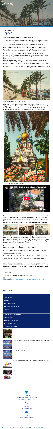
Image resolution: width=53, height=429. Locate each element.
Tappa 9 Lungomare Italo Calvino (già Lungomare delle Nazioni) (27, 279)
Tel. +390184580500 (26, 408)
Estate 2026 (8, 298)
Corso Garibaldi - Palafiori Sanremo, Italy (26, 397)
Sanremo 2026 (9, 317)
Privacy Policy (34, 427)
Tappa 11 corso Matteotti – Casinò (18, 278)
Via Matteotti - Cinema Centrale (26, 399)
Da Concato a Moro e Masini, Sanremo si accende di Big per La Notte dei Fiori (31, 340)
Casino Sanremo (10, 295)
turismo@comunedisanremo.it (26, 417)
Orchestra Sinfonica (11, 312)
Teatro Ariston (10, 323)
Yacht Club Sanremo (11, 326)
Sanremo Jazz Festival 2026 (13, 320)
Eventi (7, 300)
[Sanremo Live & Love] (7, 3)
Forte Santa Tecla (10, 303)
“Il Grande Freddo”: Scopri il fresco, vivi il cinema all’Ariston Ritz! (27, 330)
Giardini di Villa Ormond (12, 306)
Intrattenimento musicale (19, 350)
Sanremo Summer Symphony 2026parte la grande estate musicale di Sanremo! (31, 360)
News (7, 309)
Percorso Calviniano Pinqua (14, 315)
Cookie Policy (40, 427)
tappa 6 (46, 219)
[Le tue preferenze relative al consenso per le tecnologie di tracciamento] (2, 427)
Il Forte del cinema (17, 370)
